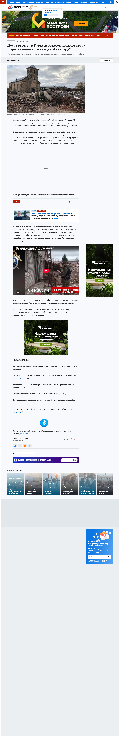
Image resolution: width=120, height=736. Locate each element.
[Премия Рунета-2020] (34, 7)
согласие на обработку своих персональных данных (97, 561)
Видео (18, 2)
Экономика (59, 2)
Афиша (98, 36)
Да (45, 14)
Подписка (107, 7)
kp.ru (75, 439)
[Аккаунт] (117, 2)
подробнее (23, 378)
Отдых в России (64, 36)
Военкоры (36, 36)
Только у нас (27, 36)
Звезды (75, 2)
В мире (68, 2)
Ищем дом (94, 2)
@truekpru (23, 433)
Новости (19, 36)
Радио (88, 7)
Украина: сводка (46, 36)
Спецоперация (28, 2)
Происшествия (89, 36)
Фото (12, 2)
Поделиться (107, 60)
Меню (3, 2)
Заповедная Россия (77, 36)
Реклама (97, 7)
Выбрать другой (52, 14)
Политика (39, 2)
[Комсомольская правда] (17, 7)
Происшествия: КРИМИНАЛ (27, 453)
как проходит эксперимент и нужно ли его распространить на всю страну (53, 215)
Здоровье (83, 2)
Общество (49, 2)
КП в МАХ (55, 36)
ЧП (17, 453)
